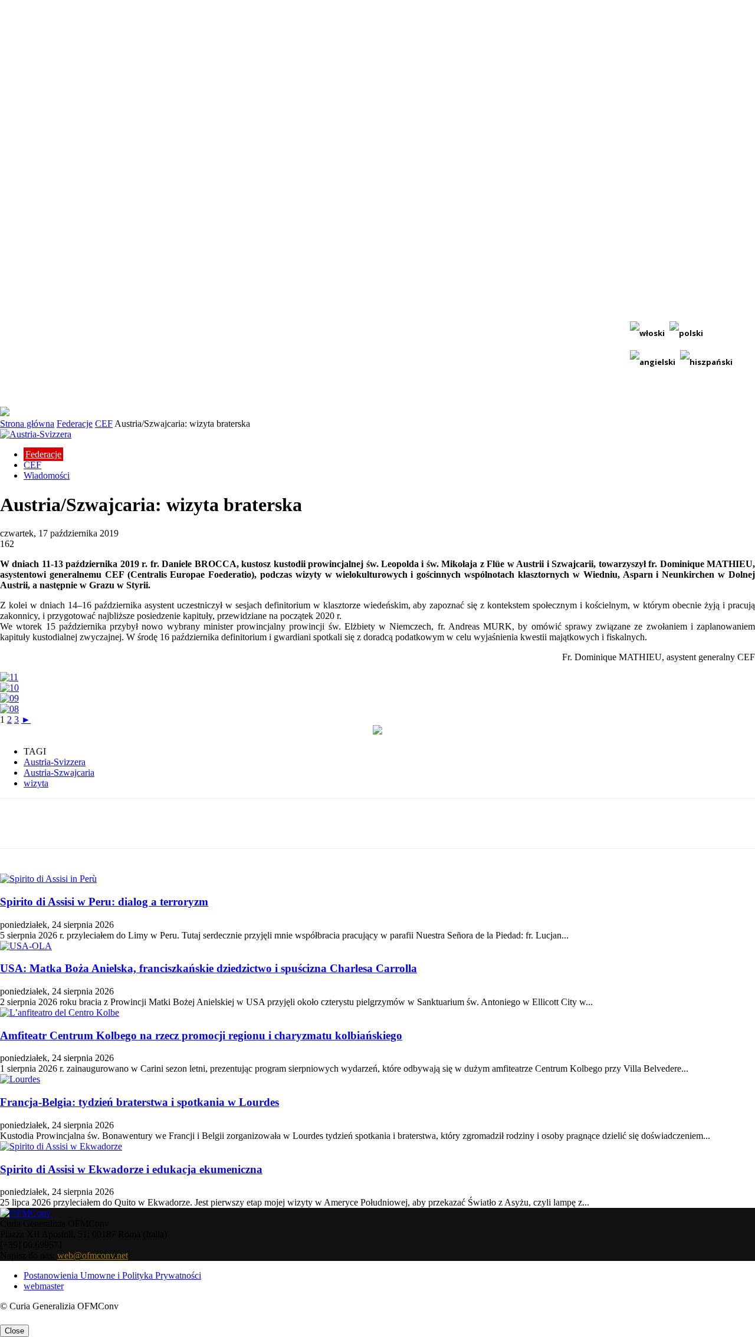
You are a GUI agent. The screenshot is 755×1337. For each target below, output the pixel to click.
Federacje (75, 424)
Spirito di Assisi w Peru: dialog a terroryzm (104, 901)
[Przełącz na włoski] (647, 333)
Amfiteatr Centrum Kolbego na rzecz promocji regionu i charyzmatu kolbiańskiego (201, 1035)
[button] (741, 392)
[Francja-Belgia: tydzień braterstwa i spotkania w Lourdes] (20, 1079)
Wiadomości (47, 475)
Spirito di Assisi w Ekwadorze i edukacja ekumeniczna (131, 1169)
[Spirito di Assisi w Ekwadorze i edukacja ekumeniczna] (61, 1146)
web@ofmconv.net (92, 1255)
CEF (104, 424)
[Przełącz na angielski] (653, 362)
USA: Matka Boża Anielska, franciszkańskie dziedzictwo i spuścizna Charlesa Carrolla (208, 968)
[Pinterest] (195, 823)
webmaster (44, 1286)
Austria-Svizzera (55, 762)
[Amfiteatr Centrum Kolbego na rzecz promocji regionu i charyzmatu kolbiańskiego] (59, 1012)
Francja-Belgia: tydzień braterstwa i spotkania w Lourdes (139, 1102)
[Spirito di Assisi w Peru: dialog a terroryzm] (48, 879)
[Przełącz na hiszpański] (706, 362)
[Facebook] (110, 823)
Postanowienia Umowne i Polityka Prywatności (112, 1275)
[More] (281, 823)
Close (14, 1330)
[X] (152, 823)
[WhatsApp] (237, 823)
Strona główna (27, 424)
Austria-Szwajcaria (59, 773)
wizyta (36, 783)
